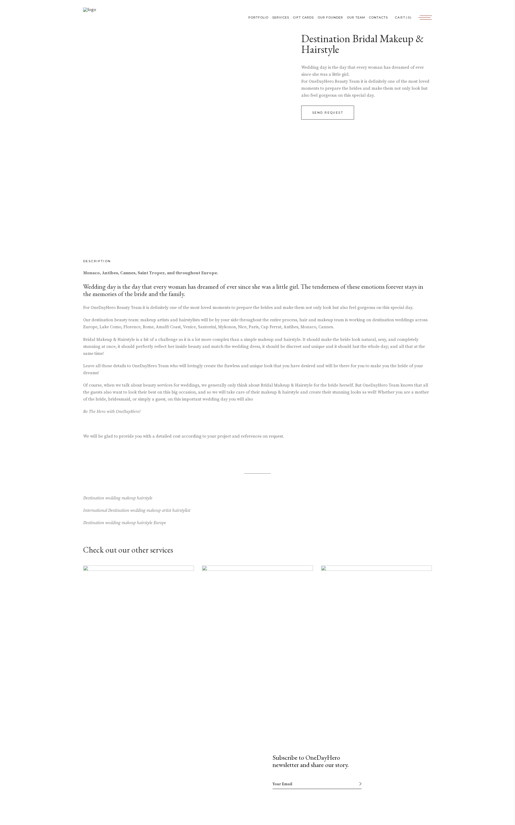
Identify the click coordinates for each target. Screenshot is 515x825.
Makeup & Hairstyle (354, 701)
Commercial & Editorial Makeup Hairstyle (250, 697)
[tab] (102, 261)
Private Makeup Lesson (119, 701)
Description (97, 261)
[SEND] (360, 784)
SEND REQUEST (327, 112)
